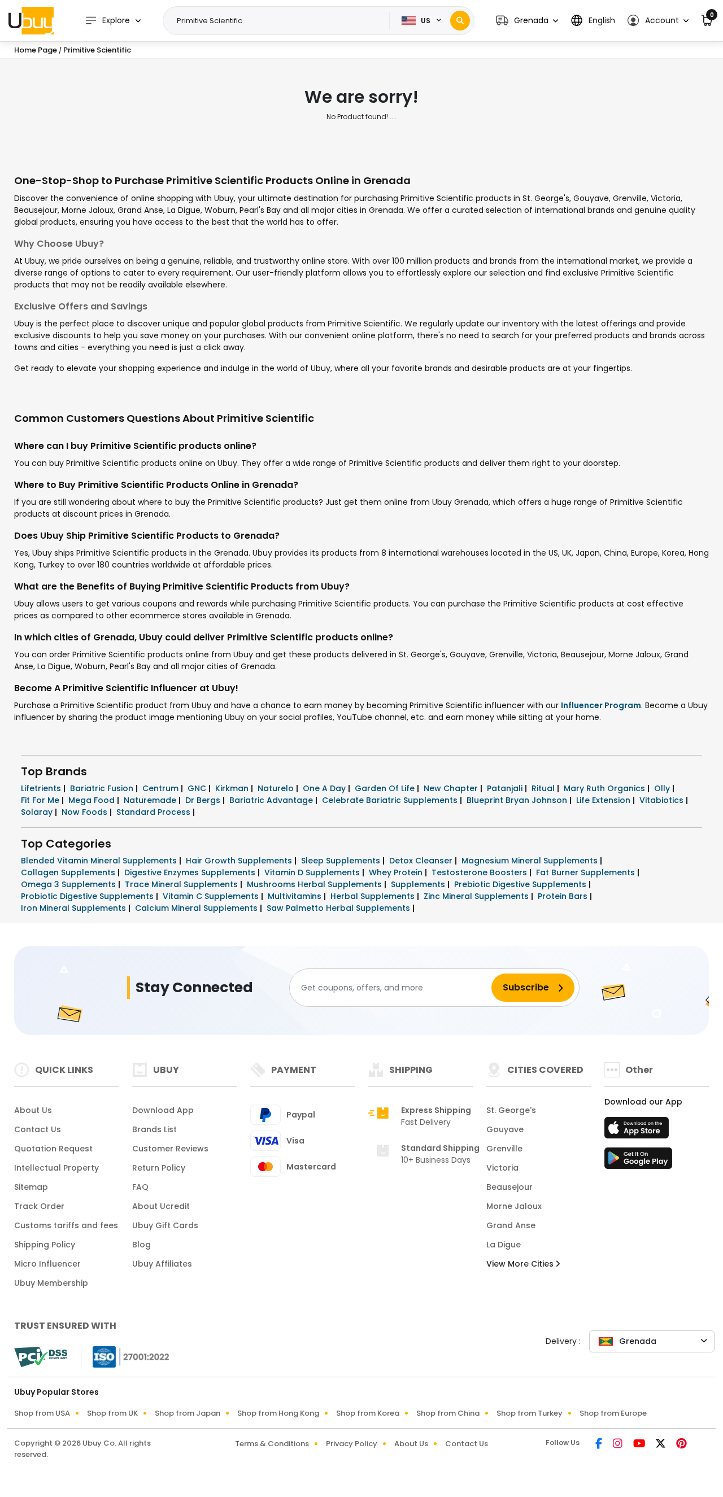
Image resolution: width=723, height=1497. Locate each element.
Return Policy (158, 1167)
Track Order (39, 1206)
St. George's (511, 1110)
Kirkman (233, 788)
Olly (663, 788)
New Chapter (452, 788)
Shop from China (448, 1413)
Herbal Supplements (373, 896)
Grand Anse (510, 1225)
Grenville (504, 1148)
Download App (163, 1110)
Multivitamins (296, 896)
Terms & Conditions (272, 1443)
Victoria (502, 1167)
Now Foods (86, 812)
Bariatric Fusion (103, 788)
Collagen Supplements (69, 872)
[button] (527, 21)
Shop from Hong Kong (278, 1413)
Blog (141, 1244)
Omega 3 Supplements (69, 884)
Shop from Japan (187, 1413)
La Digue (503, 1244)
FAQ (140, 1187)
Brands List (154, 1129)
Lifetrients (42, 788)
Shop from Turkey (529, 1413)
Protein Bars (564, 896)
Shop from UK (112, 1413)
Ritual (544, 788)
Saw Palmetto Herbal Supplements (339, 908)
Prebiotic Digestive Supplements (521, 884)
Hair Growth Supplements (240, 860)
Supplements (419, 884)
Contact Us (37, 1129)
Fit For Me (41, 800)
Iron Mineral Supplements (74, 908)
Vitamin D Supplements (313, 872)
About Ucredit (161, 1206)
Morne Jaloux (514, 1206)
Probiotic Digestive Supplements (88, 896)
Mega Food (92, 800)
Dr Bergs (204, 800)
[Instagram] (618, 1444)
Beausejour (509, 1187)
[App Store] (638, 1131)
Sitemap (31, 1187)
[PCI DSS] (40, 1357)
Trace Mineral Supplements (182, 884)
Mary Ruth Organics (605, 788)
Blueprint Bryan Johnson (518, 800)
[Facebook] (599, 1444)
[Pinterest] (681, 1444)
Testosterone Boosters (480, 872)
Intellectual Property (56, 1167)
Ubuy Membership (51, 1283)
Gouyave (505, 1129)
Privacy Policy (351, 1443)
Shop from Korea (367, 1413)
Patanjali (506, 788)
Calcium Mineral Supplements (197, 908)
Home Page (35, 50)
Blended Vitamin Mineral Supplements (100, 860)
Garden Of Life (386, 788)
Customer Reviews (170, 1148)
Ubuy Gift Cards (165, 1225)
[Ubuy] (31, 20)
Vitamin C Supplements (212, 896)
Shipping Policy (44, 1244)
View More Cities (521, 1263)
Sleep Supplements (341, 860)
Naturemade (151, 800)
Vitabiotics (662, 800)
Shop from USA (42, 1413)
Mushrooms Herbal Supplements (315, 884)
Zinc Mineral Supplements (477, 896)
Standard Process (154, 812)
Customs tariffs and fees (66, 1225)
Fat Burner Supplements (586, 872)
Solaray (38, 812)
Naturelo (277, 788)
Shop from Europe (613, 1413)
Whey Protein (397, 872)
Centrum (161, 788)
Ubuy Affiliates (162, 1263)
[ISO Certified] (125, 1356)
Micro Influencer (47, 1263)
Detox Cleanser (422, 860)
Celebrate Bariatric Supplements (391, 800)
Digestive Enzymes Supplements (191, 872)
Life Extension (604, 800)
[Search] (460, 20)
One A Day (325, 788)
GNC (198, 788)
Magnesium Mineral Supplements (530, 860)
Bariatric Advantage (272, 800)
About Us (33, 1110)
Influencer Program (601, 705)
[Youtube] (640, 1444)
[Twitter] (661, 1444)
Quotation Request (53, 1148)
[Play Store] (638, 1161)
